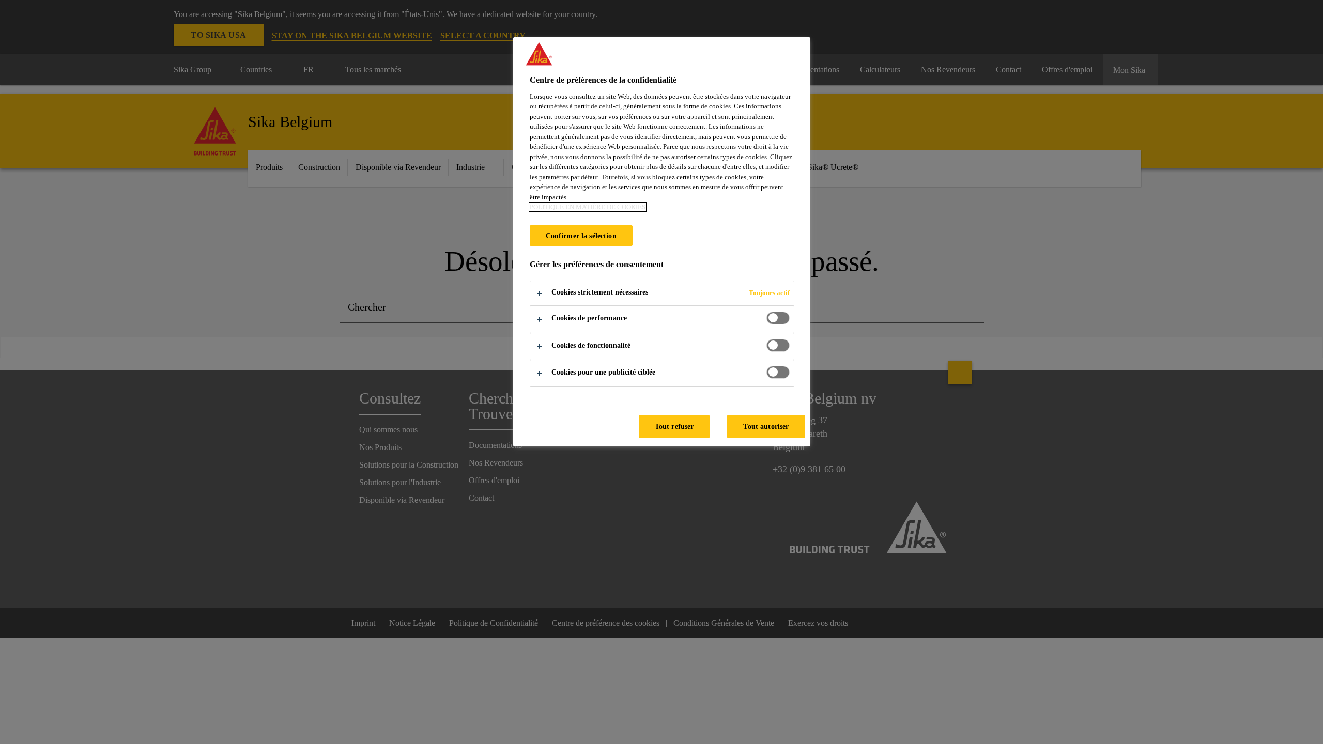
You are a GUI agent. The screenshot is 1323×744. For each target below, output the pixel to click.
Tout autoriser (766, 426)
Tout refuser (674, 426)
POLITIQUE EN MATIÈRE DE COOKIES (587, 207)
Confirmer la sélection (581, 235)
